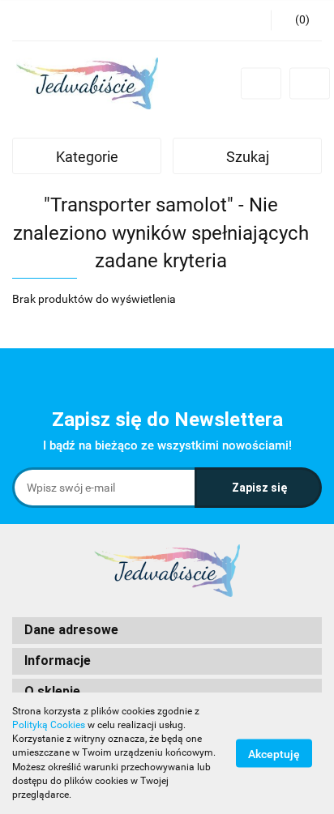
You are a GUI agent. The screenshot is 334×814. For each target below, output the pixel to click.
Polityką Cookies (48, 725)
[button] (167, 630)
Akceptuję (274, 754)
